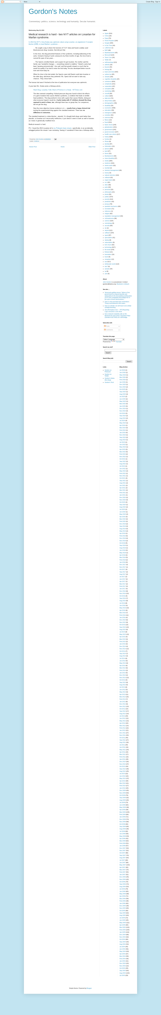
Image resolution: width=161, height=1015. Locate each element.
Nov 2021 (123, 476)
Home (63, 147)
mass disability (109, 158)
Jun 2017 (123, 579)
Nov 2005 (123, 908)
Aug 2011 (123, 742)
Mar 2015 (123, 639)
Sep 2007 (123, 855)
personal (107, 189)
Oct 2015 (122, 625)
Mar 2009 (123, 812)
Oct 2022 (122, 459)
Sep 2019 (123, 526)
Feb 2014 (123, 670)
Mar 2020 (123, 519)
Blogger (89, 988)
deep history (109, 101)
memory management (112, 170)
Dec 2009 (123, 790)
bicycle (107, 67)
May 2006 (123, 894)
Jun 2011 (122, 747)
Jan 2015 (123, 644)
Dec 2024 (123, 408)
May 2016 (123, 608)
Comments (109, 330)
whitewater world (110, 264)
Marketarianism (110, 52)
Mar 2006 (123, 898)
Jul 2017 (122, 576)
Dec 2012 (123, 704)
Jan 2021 (123, 495)
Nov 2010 (123, 764)
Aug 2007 (123, 858)
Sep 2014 (123, 653)
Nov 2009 (123, 793)
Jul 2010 (122, 773)
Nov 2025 (123, 387)
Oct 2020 (122, 502)
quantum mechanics (111, 206)
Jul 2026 (122, 370)
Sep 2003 (123, 970)
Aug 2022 (123, 464)
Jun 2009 (123, 805)
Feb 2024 (123, 430)
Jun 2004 (123, 949)
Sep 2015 (123, 627)
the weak (107, 249)
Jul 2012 (122, 716)
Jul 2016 (122, 603)
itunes (107, 153)
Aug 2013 (123, 685)
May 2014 (123, 663)
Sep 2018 (123, 545)
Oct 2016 (122, 596)
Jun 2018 (123, 550)
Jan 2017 (123, 588)
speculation (108, 237)
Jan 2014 (123, 673)
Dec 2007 (123, 848)
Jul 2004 (122, 946)
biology (107, 69)
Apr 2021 (122, 488)
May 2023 (123, 447)
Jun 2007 (123, 862)
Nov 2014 (123, 649)
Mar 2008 (123, 841)
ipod (106, 151)
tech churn (108, 245)
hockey (107, 139)
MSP (106, 50)
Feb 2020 (123, 521)
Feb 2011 (123, 757)
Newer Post (33, 147)
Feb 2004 (123, 959)
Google (107, 43)
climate (107, 77)
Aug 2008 (123, 829)
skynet (107, 230)
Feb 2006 (123, 901)
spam (106, 235)
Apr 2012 (122, 723)
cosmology (108, 91)
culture (107, 96)
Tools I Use (108, 57)
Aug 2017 (123, 574)
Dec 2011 (123, 733)
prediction (108, 201)
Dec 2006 (123, 877)
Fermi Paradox (109, 40)
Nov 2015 (123, 622)
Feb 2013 (123, 699)
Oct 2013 (122, 680)
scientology (108, 223)
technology (108, 247)
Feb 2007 (123, 872)
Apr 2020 (122, 517)
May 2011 (123, 750)
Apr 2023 (122, 449)
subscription (108, 242)
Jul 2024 (122, 420)
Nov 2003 (123, 966)
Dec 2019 (123, 524)
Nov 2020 (123, 500)
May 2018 (123, 553)
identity (107, 144)
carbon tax (108, 74)
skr (106, 228)
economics (108, 108)
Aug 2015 (123, 629)
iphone (107, 149)
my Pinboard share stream (63, 128)
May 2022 (123, 471)
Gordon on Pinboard (108, 371)
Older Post (92, 147)
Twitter (107, 60)
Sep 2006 (123, 884)
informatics (108, 146)
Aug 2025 (123, 394)
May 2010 (123, 778)
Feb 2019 (123, 536)
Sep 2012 (123, 711)
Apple (106, 33)
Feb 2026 (123, 380)
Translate (119, 342)
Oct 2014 (122, 651)
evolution (108, 115)
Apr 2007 (122, 867)
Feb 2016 (123, 615)
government (108, 129)
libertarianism (109, 156)
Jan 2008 (123, 846)
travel (106, 257)
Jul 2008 (122, 831)
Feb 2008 (123, 843)
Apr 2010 (122, 781)
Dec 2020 (123, 497)
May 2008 (123, 836)
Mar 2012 (123, 725)
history (107, 137)
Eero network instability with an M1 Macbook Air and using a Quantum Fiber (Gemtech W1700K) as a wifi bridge (117, 315)
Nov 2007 (123, 850)
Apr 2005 (122, 925)
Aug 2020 (123, 507)
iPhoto (107, 141)
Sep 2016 (123, 598)
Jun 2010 (123, 776)
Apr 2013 (122, 694)
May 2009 (123, 807)
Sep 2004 (123, 942)
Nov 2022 (123, 456)
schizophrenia (109, 218)
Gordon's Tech (109, 382)
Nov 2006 (123, 879)
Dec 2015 (123, 620)
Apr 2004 (122, 954)
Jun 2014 (123, 661)
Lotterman (108, 48)
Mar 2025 (123, 404)
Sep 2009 (123, 797)
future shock (108, 125)
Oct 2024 (122, 413)
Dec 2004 (123, 934)
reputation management (112, 216)
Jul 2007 (122, 860)
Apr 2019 (122, 533)
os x (106, 182)
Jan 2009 (123, 817)
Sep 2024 (123, 416)
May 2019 (123, 531)
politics (107, 197)
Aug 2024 (123, 418)
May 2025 (123, 401)
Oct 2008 (122, 824)
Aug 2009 (123, 800)
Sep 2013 (123, 682)
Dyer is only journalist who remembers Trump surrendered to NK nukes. (117, 302)
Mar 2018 (123, 557)
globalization (109, 127)
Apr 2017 (122, 581)
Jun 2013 (123, 689)
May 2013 (123, 692)
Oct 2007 (122, 853)
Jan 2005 (123, 932)
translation (108, 254)
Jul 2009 (122, 802)
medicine (36, 141)
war (106, 261)
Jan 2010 (123, 788)
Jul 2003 (122, 975)
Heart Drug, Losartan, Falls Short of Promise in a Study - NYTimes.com (57, 90)
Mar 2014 (123, 668)
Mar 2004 (123, 956)
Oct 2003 (122, 968)
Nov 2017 (123, 567)
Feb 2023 (123, 454)
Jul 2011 (122, 745)
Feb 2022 (123, 473)
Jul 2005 (122, 918)
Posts (107, 326)
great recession (110, 132)
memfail (107, 168)
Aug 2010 (123, 771)
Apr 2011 (122, 752)
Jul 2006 (122, 889)
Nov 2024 (123, 411)
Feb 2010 (123, 785)
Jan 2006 (123, 903)
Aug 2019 (123, 529)
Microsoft (107, 55)
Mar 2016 (123, 613)
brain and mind (109, 72)
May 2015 (123, 634)
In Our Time (108, 45)
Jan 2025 (123, 406)
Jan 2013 (123, 701)
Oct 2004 (122, 939)
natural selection (110, 175)
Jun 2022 (123, 468)
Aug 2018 (123, 548)
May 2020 (123, 514)
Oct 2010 (122, 766)
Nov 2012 (123, 706)
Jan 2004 (123, 961)
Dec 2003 (123, 963)
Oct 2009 (122, 795)
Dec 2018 (123, 538)
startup (107, 240)
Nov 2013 (123, 677)
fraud (106, 122)
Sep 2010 (123, 769)
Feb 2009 (123, 814)
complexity (108, 84)
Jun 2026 (123, 372)
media (107, 161)
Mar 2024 (123, 428)
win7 (106, 266)
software (107, 233)
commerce (108, 81)
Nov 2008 (123, 822)
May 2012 (123, 721)
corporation (108, 86)
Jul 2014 (122, 658)
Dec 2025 (123, 384)
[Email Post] (55, 139)
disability (107, 105)
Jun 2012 (123, 718)
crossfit (107, 93)
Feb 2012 (123, 728)
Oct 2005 (122, 910)
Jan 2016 (123, 617)
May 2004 (123, 951)
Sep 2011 (123, 740)
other (106, 185)
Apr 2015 (122, 637)
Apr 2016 (122, 610)
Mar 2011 (123, 754)
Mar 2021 (123, 490)
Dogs (106, 38)
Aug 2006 (123, 886)
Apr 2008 (122, 838)
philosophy (108, 192)
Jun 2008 (123, 834)
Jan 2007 (123, 874)
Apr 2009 (122, 809)
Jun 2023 (123, 444)
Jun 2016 (123, 605)
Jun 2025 (123, 399)
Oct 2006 (122, 882)
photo (106, 194)
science (107, 221)
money (107, 173)
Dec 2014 (123, 646)
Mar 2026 (123, 377)
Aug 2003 (123, 973)
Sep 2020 (123, 504)
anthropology (109, 62)
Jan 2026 (123, 382)
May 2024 (123, 423)
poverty (107, 199)
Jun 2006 (123, 891)
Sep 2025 (123, 392)
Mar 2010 (123, 783)
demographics (109, 103)
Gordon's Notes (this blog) (110, 379)
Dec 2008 (123, 819)
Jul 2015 (122, 632)
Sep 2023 (123, 437)
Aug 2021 (123, 483)
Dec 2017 (123, 564)
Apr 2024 (122, 425)
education (108, 110)
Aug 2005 (123, 915)
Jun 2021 (123, 485)
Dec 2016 (123, 591)
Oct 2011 (122, 738)
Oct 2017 (122, 569)
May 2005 (123, 922)
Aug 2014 (123, 656)
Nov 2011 (123, 735)
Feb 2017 (123, 586)
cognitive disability (110, 79)
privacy (107, 204)
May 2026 (123, 375)
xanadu (107, 269)
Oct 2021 (122, 478)
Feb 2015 (123, 641)
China (107, 36)
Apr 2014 (122, 665)
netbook (107, 177)
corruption (108, 89)
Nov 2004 (123, 937)
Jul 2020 (122, 509)
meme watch (109, 165)
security (107, 225)
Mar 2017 (123, 584)
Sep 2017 (123, 572)
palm (106, 187)
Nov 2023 (123, 435)
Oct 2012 (122, 709)
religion (107, 213)
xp (105, 271)
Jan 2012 (123, 730)
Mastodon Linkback (123, 284)
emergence (108, 113)
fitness (107, 120)
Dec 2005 (123, 906)
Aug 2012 (123, 713)
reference (108, 211)
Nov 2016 (123, 593)
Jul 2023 (122, 442)
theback (107, 252)
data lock (107, 98)
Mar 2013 (123, 697)
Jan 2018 (123, 562)
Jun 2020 (123, 512)
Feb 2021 (123, 492)
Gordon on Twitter (108, 375)
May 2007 (123, 865)
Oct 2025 (122, 389)
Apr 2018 (122, 555)
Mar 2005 (123, 927)
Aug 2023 (123, 440)
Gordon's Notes (53, 11)
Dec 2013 (123, 675)
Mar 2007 (123, 870)
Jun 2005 (123, 920)
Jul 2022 (122, 466)
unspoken (108, 259)
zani (106, 273)
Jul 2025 (122, 396)
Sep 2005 (123, 913)
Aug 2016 (123, 601)
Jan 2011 (122, 759)
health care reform (110, 134)
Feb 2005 (123, 930)
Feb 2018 (123, 560)
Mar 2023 (123, 452)
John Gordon (107, 282)
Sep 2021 (123, 480)
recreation (108, 209)
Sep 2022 (123, 461)
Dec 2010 (123, 761)
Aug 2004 (123, 944)
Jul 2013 (122, 687)
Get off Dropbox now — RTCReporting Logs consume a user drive (117, 310)
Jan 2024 (123, 432)
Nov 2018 (123, 541)
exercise (107, 117)
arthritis (107, 64)
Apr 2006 (122, 896)
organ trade (108, 180)
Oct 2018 (122, 543)
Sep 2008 (123, 826)
